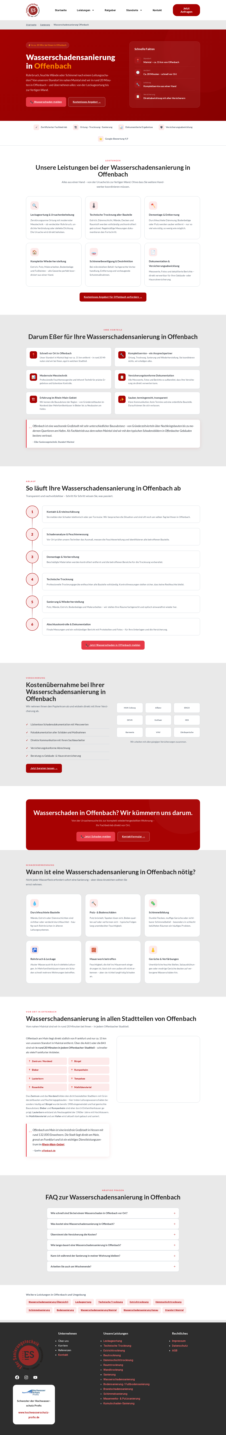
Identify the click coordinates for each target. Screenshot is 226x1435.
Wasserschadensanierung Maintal (99, 1310)
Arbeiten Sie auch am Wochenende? (71, 1266)
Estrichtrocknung (139, 1302)
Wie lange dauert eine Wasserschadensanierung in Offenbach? (86, 1245)
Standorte (132, 10)
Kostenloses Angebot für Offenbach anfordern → (113, 297)
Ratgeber (110, 10)
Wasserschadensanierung (119, 1379)
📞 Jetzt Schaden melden (96, 836)
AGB (174, 1350)
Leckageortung (83, 1302)
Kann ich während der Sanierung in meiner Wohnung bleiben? (85, 1255)
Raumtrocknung (113, 1365)
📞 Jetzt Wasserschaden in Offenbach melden (113, 645)
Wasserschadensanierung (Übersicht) (48, 1302)
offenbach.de (48, 1150)
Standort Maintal (174, 1310)
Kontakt (157, 10)
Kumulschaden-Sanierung (119, 1403)
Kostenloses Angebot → (87, 101)
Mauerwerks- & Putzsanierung (121, 1398)
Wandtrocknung (113, 1369)
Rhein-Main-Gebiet (53, 1144)
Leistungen (83, 10)
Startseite (61, 10)
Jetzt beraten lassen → (44, 768)
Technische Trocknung (110, 1302)
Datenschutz (180, 1345)
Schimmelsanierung (39, 1310)
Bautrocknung (112, 1355)
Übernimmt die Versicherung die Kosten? (74, 1234)
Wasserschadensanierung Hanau (141, 1310)
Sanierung (45, 25)
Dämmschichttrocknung (168, 1302)
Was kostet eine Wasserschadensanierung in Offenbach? (82, 1223)
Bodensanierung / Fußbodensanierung (126, 1384)
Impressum (179, 1341)
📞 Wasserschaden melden (46, 101)
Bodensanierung (65, 1310)
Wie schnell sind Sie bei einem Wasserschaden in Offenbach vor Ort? (89, 1213)
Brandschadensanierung (118, 1389)
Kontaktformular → (133, 836)
